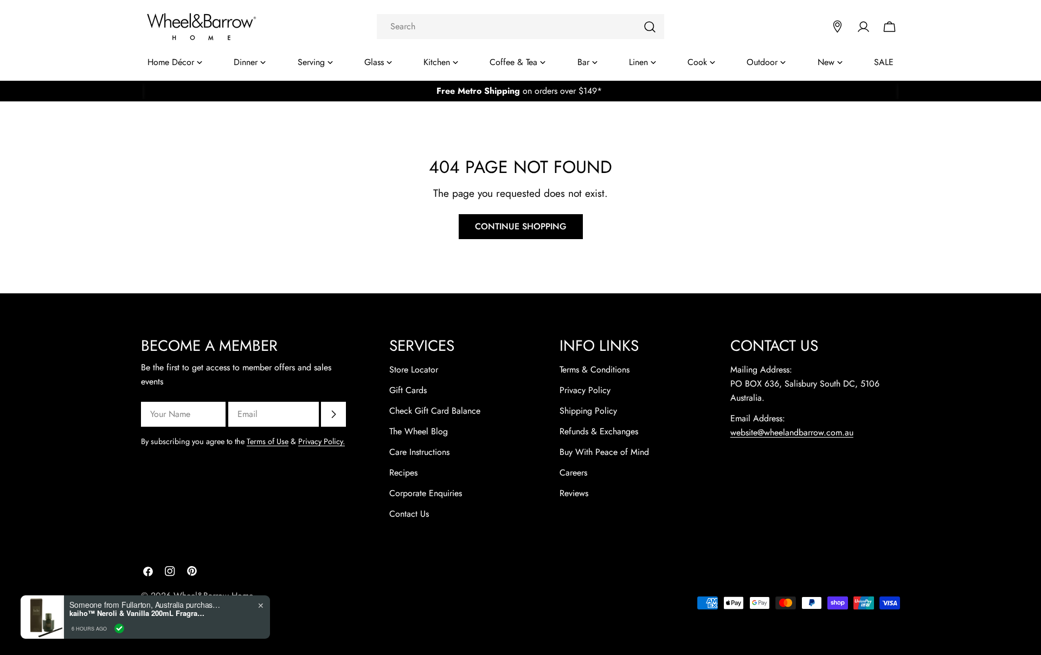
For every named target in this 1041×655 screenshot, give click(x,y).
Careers (573, 472)
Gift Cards (408, 390)
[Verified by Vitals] (119, 628)
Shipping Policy (588, 410)
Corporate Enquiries (425, 493)
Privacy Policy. (321, 441)
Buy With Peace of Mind (604, 452)
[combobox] (520, 26)
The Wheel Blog (418, 431)
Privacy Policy (585, 390)
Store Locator (413, 369)
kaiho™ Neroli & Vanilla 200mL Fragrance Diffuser (137, 613)
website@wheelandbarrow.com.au (791, 432)
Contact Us (409, 514)
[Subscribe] (333, 414)
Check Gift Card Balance (434, 410)
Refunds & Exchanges (599, 431)
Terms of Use (267, 441)
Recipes (403, 472)
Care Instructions (419, 452)
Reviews (574, 493)
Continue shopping (521, 226)
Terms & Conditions (594, 369)
